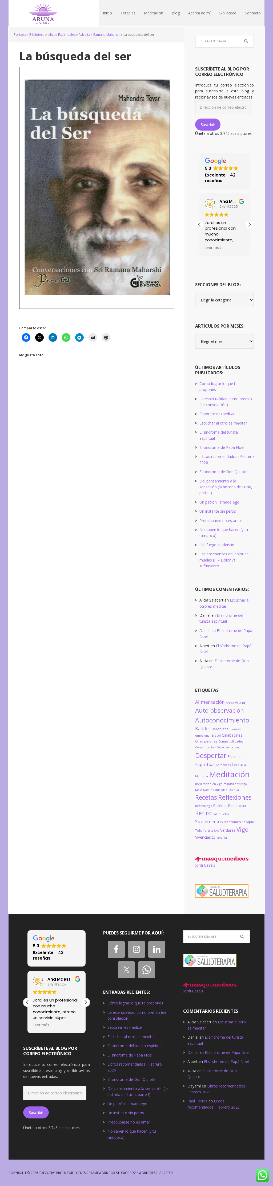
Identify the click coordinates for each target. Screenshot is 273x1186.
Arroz (230, 703)
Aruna (240, 702)
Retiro (203, 813)
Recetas (206, 797)
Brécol (216, 735)
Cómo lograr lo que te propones (135, 1003)
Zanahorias (219, 837)
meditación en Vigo (208, 784)
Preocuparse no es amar (220, 520)
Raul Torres (197, 1100)
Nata (206, 790)
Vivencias (203, 837)
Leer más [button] (213, 247)
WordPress (148, 1173)
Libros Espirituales (61, 34)
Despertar (210, 755)
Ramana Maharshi (106, 34)
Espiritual (205, 764)
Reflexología (203, 806)
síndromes (232, 822)
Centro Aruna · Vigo (43, 13)
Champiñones (206, 741)
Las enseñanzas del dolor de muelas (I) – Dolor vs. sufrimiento (224, 559)
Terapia (248, 822)
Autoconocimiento (222, 720)
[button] (250, 225)
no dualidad (219, 790)
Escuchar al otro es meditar (223, 423)
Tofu (198, 830)
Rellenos (220, 805)
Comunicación (205, 747)
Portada (20, 34)
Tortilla (208, 830)
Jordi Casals (205, 865)
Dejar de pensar (228, 747)
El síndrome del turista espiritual (134, 1045)
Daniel (204, 630)
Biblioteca (37, 34)
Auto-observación (219, 710)
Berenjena (220, 729)
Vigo (242, 829)
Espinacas (235, 756)
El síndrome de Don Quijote (223, 471)
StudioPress (126, 1173)
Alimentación (210, 702)
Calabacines (232, 735)
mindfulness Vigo (235, 784)
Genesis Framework (92, 1173)
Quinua (233, 790)
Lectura (239, 764)
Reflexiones (235, 797)
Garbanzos (223, 765)
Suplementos (209, 821)
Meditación (229, 774)
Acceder (166, 1173)
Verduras (227, 830)
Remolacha (237, 805)
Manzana (201, 776)
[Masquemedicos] (221, 859)
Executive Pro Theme (57, 1173)
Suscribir (208, 124)
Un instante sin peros (217, 511)
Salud (216, 814)
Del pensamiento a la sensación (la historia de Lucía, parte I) (225, 487)
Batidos (203, 729)
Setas (225, 814)
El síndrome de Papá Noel (221, 447)
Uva (216, 830)
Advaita (84, 34)
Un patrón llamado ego (219, 502)
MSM (198, 790)
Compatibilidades (230, 741)
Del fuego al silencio (216, 544)
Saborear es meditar (217, 413)
